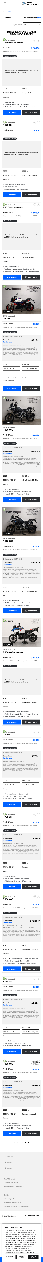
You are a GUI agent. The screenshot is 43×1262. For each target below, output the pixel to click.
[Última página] (28, 1143)
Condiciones (7, 342)
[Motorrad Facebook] (5, 1156)
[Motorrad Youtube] (5, 1168)
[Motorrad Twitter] (5, 1162)
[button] (11, 311)
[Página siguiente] (25, 1143)
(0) (16, 25)
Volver (8, 17)
